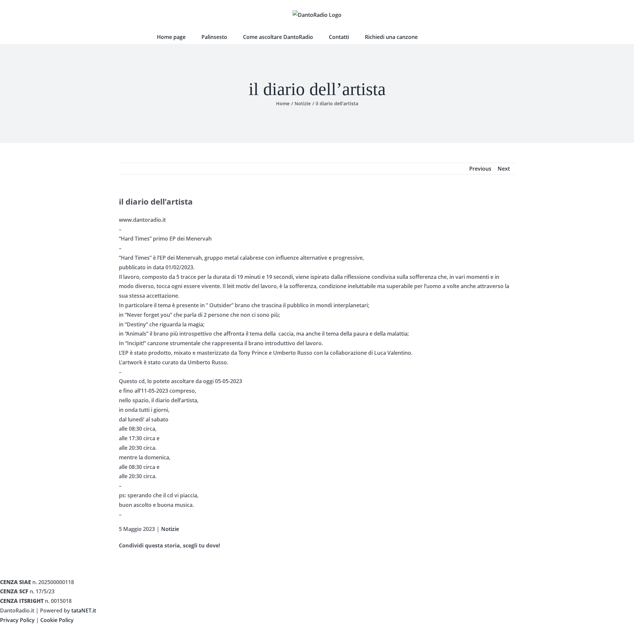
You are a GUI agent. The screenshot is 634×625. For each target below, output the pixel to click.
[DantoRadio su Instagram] (455, 37)
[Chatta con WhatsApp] (475, 37)
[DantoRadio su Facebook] (436, 37)
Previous (480, 168)
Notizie (170, 529)
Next (504, 168)
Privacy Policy (17, 620)
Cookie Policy (57, 620)
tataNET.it (83, 610)
